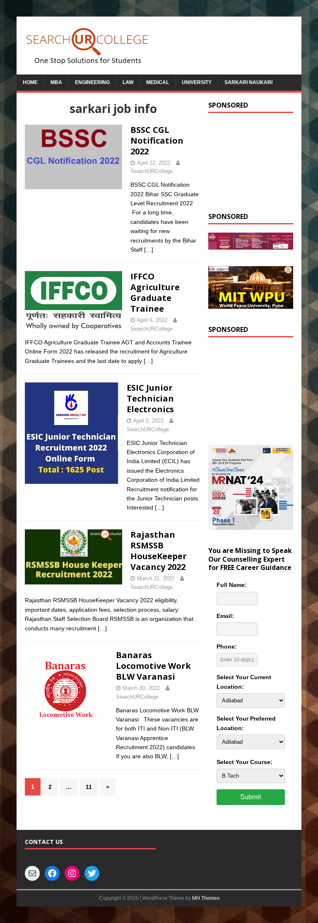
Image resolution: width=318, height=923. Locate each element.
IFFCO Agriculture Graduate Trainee (155, 292)
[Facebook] (52, 873)
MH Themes (205, 898)
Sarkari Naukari (248, 82)
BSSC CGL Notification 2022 (156, 140)
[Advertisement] (250, 162)
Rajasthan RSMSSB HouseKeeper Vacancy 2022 (158, 550)
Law (128, 82)
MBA (56, 82)
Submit (250, 796)
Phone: (227, 646)
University (197, 82)
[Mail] (32, 873)
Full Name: (232, 585)
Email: (225, 616)
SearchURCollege (151, 171)
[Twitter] (91, 873)
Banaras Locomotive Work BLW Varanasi (153, 665)
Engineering (92, 82)
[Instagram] (72, 873)
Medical (157, 82)
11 (89, 787)
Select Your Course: (244, 762)
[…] (148, 249)
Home (30, 82)
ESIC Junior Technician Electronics (150, 398)
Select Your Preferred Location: (246, 723)
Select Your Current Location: (244, 682)
